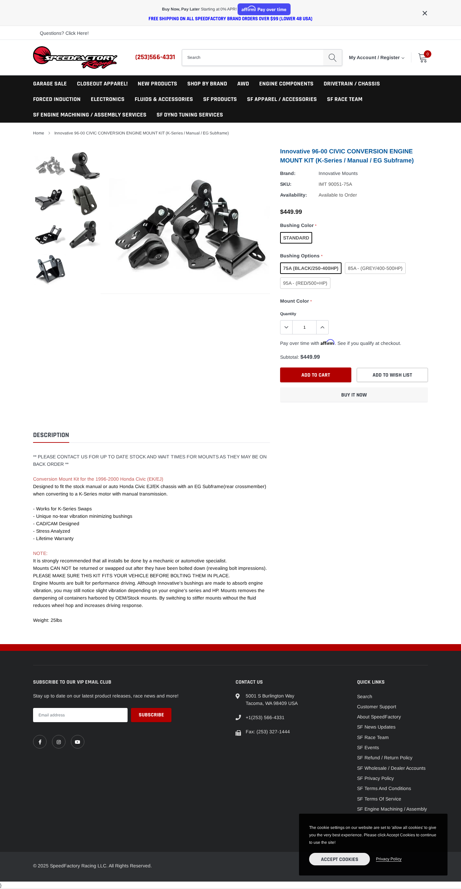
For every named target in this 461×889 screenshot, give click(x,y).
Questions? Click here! (64, 33)
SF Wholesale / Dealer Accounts (391, 768)
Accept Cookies (339, 859)
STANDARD (296, 237)
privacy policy (389, 859)
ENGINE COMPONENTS (286, 83)
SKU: (286, 184)
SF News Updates (376, 727)
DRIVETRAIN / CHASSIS (352, 83)
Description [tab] (51, 435)
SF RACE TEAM (344, 99)
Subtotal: (289, 357)
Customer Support (376, 706)
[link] (40, 741)
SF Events (368, 747)
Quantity (288, 313)
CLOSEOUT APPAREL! (102, 83)
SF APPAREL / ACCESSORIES (282, 99)
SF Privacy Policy (375, 778)
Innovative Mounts (338, 173)
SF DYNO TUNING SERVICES (190, 115)
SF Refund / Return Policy (384, 757)
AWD (243, 83)
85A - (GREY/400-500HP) (375, 268)
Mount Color (295, 301)
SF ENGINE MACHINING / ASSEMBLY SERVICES (89, 115)
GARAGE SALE (50, 83)
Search (364, 696)
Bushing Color (298, 225)
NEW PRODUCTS (157, 83)
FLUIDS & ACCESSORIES (164, 99)
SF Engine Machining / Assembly (392, 809)
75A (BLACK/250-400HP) (310, 268)
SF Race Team (373, 737)
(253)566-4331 (155, 57)
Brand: (288, 173)
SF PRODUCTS (220, 99)
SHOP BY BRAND (207, 83)
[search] (332, 57)
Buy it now (354, 395)
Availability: (293, 195)
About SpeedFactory (379, 716)
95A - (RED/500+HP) (305, 283)
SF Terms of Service (379, 799)
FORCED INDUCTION (57, 99)
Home (38, 133)
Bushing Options (301, 255)
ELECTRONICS (108, 99)
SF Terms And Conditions (384, 788)
